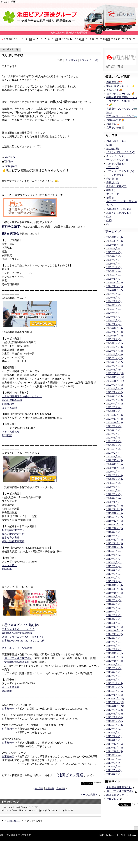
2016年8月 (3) (113, 600)
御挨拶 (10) (112, 182)
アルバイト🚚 (114, 90)
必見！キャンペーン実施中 (17, 648)
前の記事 (39, 788)
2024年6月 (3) (113, 305)
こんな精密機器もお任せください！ (22, 396)
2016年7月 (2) (113, 604)
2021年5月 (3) (113, 441)
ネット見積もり (10, 431)
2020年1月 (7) (113, 502)
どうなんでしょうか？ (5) (120, 152)
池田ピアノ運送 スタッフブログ (15, 835)
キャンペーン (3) (115, 156)
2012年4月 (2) (113, 728)
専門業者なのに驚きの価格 (17, 633)
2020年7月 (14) (114, 479)
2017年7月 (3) (113, 558)
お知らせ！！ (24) (116, 141)
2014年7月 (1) (113, 638)
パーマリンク (71, 60)
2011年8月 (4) (113, 759)
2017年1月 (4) (113, 581)
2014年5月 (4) (113, 645)
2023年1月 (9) (113, 369)
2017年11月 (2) (114, 543)
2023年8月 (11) (114, 343)
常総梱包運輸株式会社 (16, 662)
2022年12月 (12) (115, 373)
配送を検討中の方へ (13, 530)
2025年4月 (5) (113, 267)
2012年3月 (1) (113, 732)
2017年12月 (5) (114, 539)
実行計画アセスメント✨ (120, 86)
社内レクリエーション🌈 (120, 93)
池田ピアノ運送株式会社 (18, 658)
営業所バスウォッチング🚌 (121, 116)
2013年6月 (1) (113, 676)
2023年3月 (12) (114, 362)
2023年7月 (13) (114, 347)
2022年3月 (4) (113, 407)
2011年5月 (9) (113, 770)
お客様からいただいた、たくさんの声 (23, 640)
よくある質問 (9, 407)
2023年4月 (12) (114, 358)
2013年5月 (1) (113, 679)
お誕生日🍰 (112, 124)
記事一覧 (49, 788)
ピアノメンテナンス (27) (120, 171)
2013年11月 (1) (114, 657)
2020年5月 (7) (113, 486)
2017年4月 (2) (113, 570)
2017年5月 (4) (113, 566)
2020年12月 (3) (114, 460)
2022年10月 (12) (115, 381)
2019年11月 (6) (114, 509)
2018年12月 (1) (114, 520)
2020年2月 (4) (113, 498)
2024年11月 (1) (114, 286)
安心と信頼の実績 (12, 400)
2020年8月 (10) (114, 475)
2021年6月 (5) (113, 437)
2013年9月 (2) (113, 664)
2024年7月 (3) (113, 301)
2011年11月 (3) (114, 747)
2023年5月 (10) (114, 354)
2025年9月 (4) (113, 248)
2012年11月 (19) (115, 702)
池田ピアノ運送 (70, 775)
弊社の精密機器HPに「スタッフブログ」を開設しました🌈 (121, 101)
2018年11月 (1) (114, 524)
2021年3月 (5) (113, 449)
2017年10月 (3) (114, 547)
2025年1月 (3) (113, 278)
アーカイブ (113, 231)
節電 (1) (110, 197)
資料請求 (7, 691)
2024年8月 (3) (113, 297)
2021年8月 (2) (113, 430)
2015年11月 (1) (114, 626)
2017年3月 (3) (113, 574)
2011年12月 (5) (114, 744)
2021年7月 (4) (113, 434)
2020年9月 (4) (113, 471)
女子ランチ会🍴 (115, 127)
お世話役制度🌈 (115, 120)
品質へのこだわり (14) (119, 212)
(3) (107, 224)
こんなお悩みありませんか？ (18, 629)
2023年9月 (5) (113, 339)
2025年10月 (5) (114, 244)
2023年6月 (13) (114, 350)
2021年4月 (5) (113, 445)
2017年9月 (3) (113, 551)
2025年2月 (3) (113, 275)
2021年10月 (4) (114, 422)
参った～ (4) (113, 194)
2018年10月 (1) (114, 528)
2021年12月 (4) (114, 415)
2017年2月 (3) (113, 577)
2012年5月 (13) (114, 725)
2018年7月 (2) (113, 532)
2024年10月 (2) (114, 290)
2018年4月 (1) (113, 536)
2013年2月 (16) (114, 691)
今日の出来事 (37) (116, 186)
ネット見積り (9, 565)
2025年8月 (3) (113, 252)
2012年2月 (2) (113, 736)
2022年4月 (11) (114, 403)
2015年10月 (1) (114, 630)
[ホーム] (2, 820)
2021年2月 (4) (113, 452)
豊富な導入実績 (10, 537)
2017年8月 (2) (113, 554)
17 (82, 39)
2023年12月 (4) (114, 328)
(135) (109, 220)
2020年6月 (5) (113, 483)
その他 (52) (112, 148)
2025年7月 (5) (113, 256)
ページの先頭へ (89, 794)
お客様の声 (8, 404)
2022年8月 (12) (114, 388)
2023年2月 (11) (114, 366)
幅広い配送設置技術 (13, 534)
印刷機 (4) (112, 178)
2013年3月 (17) (114, 687)
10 (56, 39)
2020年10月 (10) (115, 468)
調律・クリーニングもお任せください (23, 637)
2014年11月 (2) (114, 634)
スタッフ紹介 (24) (116, 163)
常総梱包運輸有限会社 (119, 787)
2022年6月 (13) (114, 396)
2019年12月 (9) (114, 505)
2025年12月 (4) (114, 237)
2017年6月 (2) (113, 562)
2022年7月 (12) (114, 392)
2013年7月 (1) (113, 672)
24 (108, 39)
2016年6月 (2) (113, 608)
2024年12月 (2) (114, 282)
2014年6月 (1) (113, 642)
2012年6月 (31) (114, 721)
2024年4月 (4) (113, 312)
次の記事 (60, 788)
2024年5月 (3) (113, 309)
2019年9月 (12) (114, 517)
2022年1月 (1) (113, 411)
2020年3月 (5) (113, 494)
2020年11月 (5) (114, 464)
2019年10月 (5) (114, 513)
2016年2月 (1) (113, 619)
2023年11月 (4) (114, 332)
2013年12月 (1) (114, 653)
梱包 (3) (110, 190)
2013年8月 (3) (113, 668)
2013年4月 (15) (114, 683)
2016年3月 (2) (113, 615)
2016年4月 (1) (113, 611)
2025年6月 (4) (113, 260)
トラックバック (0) (89, 60)
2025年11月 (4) (114, 241)
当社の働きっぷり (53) (119, 209)
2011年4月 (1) (113, 774)
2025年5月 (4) (113, 263)
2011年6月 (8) (113, 766)
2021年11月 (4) (114, 418)
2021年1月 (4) (113, 456)
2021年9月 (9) (113, 426)
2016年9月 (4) (113, 596)
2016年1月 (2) (113, 623)
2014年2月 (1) (113, 649)
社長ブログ (112, 798)
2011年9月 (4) (113, 755)
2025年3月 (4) (113, 271)
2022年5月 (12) (114, 400)
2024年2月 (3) (113, 320)
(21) (108, 216)
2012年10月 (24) (115, 706)
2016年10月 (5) (114, 592)
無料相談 (7, 435)
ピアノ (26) (112, 167)
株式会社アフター (116, 795)
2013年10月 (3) (114, 660)
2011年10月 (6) (114, 751)
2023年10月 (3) (114, 335)
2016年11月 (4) (114, 589)
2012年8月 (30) (114, 713)
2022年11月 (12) (115, 377)
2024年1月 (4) (113, 324)
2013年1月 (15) (114, 694)
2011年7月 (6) (113, 762)
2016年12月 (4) (114, 585)
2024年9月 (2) (113, 294)
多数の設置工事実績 (13, 541)
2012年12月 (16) (115, 698)
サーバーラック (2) (117, 160)
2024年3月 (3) (113, 316)
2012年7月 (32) (114, 717)
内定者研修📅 (114, 82)
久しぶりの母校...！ (15, 55)
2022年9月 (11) (114, 384)
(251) (109, 144)
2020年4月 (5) (113, 490)
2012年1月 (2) (113, 740)
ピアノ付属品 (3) (115, 175)
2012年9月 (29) (114, 710)
